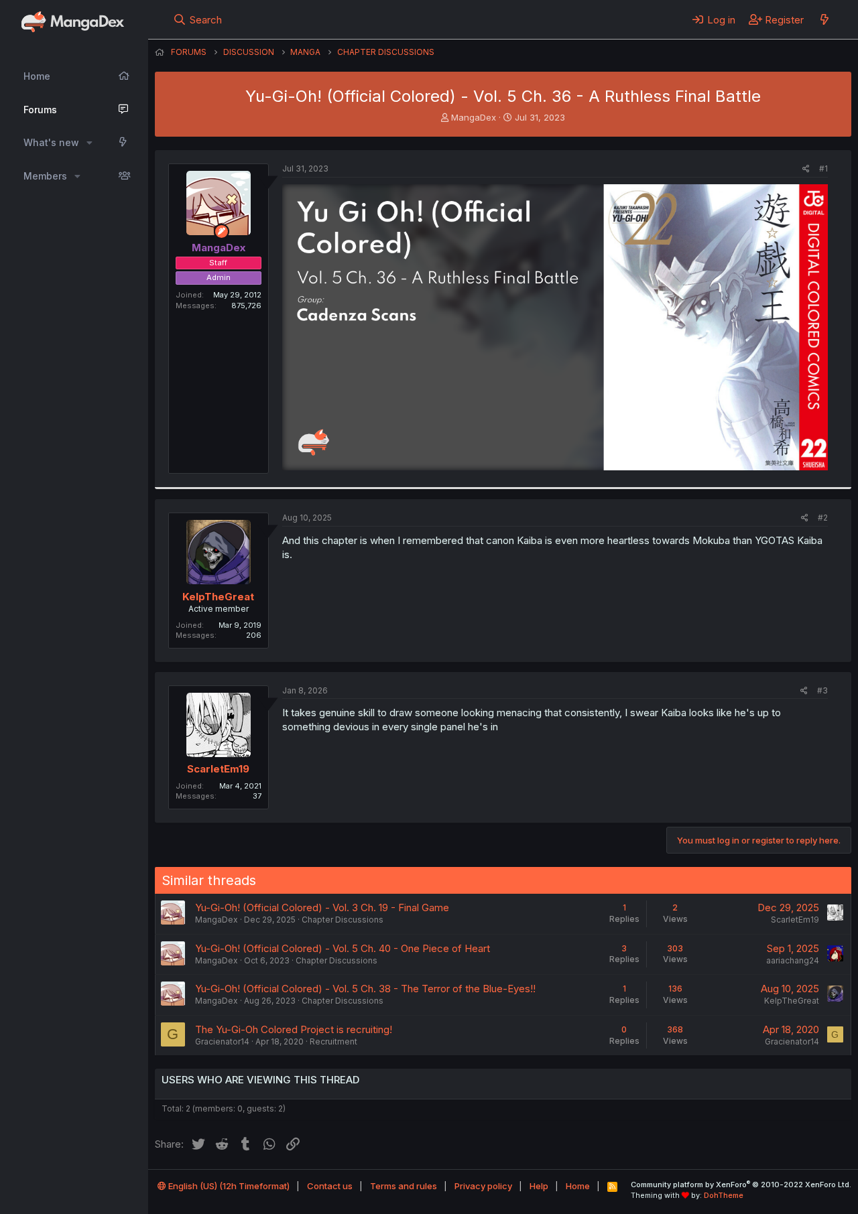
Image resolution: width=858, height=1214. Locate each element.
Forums (40, 109)
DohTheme (723, 1195)
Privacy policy (483, 1186)
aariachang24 (792, 960)
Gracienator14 (222, 1041)
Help (539, 1186)
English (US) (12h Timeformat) (228, 1186)
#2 (823, 518)
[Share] (806, 169)
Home (36, 76)
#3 (822, 690)
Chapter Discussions (342, 920)
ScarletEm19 (218, 768)
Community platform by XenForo (741, 1184)
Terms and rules (403, 1186)
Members (45, 176)
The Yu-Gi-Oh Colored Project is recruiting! (293, 1029)
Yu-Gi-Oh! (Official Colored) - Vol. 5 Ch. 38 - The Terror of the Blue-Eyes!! (365, 988)
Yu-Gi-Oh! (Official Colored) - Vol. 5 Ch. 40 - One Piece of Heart (342, 948)
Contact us (330, 1186)
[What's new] (824, 19)
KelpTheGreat (218, 596)
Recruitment (333, 1041)
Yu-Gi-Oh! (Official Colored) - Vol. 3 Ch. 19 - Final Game (322, 907)
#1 (823, 168)
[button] (89, 142)
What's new (51, 142)
